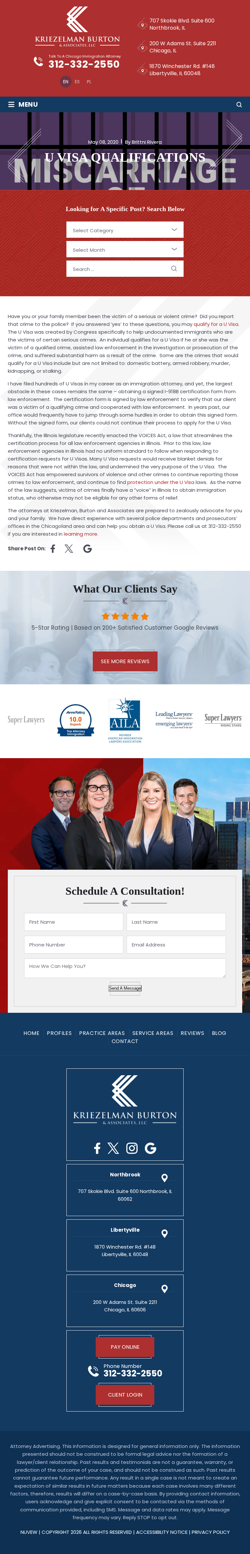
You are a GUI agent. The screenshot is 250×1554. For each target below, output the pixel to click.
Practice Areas (102, 1033)
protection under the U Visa (160, 482)
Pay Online (125, 1347)
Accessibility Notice (162, 1532)
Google (150, 1148)
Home (31, 1033)
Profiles (59, 1033)
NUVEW (29, 1532)
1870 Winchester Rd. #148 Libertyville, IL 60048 (182, 69)
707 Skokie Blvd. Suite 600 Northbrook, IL (182, 24)
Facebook (97, 1148)
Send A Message (125, 988)
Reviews (192, 1033)
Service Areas (153, 1033)
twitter (69, 548)
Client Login (125, 1395)
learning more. (81, 533)
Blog (219, 1033)
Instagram (132, 1148)
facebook (52, 548)
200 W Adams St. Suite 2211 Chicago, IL (182, 47)
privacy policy (211, 1532)
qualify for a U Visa (216, 324)
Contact (125, 1041)
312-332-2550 (84, 64)
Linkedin (87, 548)
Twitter (113, 1148)
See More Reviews (125, 661)
